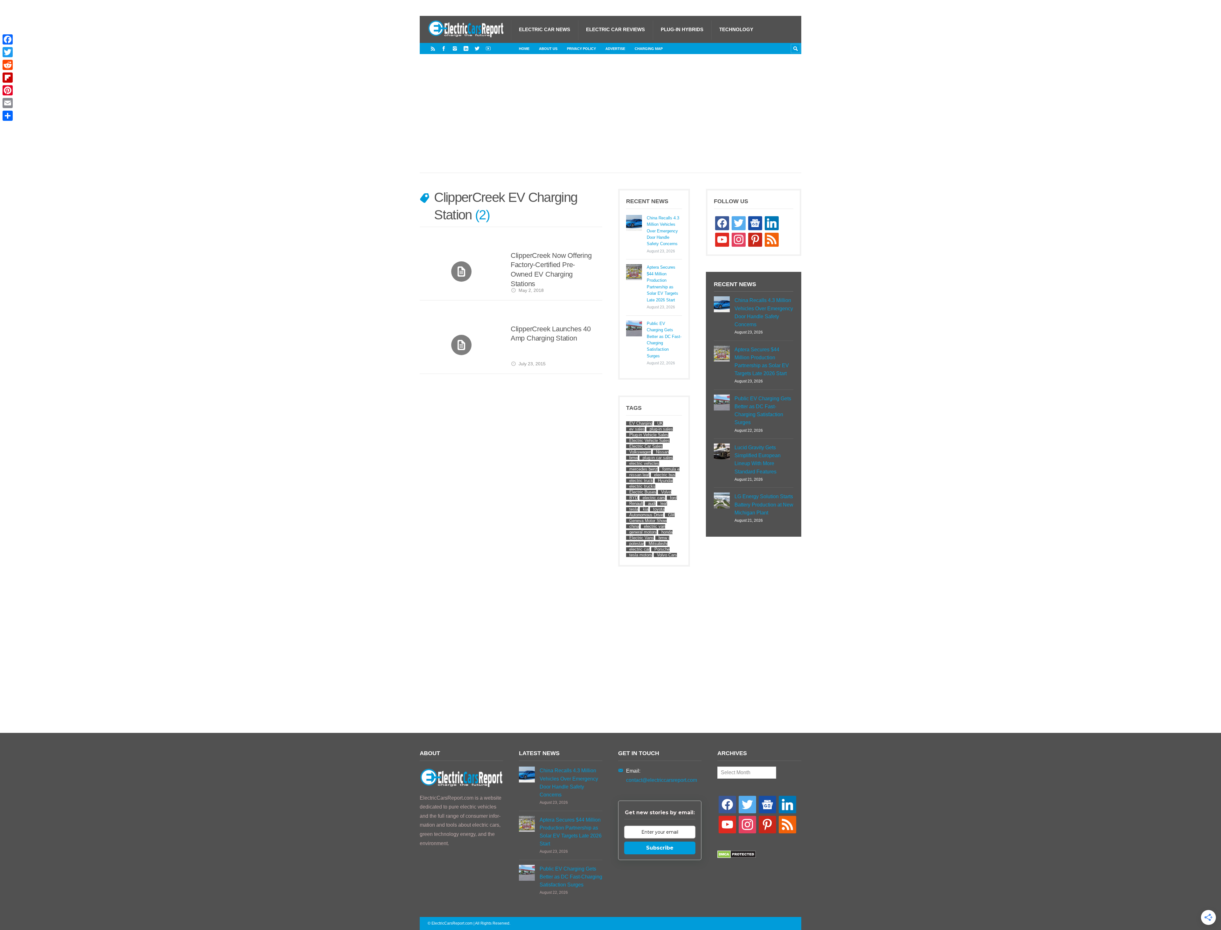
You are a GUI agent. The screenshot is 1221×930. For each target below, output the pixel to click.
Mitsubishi (658, 543)
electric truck (641, 481)
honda (667, 532)
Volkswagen (640, 452)
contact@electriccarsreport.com (661, 780)
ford (673, 498)
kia (645, 509)
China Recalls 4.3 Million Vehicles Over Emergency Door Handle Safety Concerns (663, 231)
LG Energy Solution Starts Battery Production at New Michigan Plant (764, 504)
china (634, 526)
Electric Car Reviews (615, 29)
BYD (633, 498)
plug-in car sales (658, 458)
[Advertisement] (610, 120)
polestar (636, 543)
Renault (636, 503)
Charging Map (649, 49)
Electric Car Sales (646, 446)
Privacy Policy (581, 49)
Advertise (615, 49)
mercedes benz (643, 469)
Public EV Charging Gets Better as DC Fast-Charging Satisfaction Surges (664, 339)
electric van (654, 526)
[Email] (7, 103)
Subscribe (659, 848)
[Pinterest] (7, 90)
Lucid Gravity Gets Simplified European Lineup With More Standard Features (758, 459)
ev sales (637, 429)
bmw (633, 458)
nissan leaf (639, 475)
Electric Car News (544, 29)
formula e (670, 469)
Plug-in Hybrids (682, 29)
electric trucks (642, 486)
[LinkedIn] (466, 48)
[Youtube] (488, 48)
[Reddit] (7, 65)
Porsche (662, 549)
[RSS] (433, 48)
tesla (633, 509)
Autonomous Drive (646, 515)
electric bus (664, 475)
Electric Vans (641, 538)
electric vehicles (644, 463)
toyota (659, 509)
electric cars (654, 498)
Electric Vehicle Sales (649, 440)
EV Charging (640, 423)
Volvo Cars (667, 555)
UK (660, 423)
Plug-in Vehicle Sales (648, 435)
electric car (639, 549)
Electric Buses (642, 492)
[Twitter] (477, 48)
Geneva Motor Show (648, 521)
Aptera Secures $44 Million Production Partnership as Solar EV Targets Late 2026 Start (662, 283)
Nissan (662, 452)
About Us (548, 49)
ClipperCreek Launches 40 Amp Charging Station (551, 333)
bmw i (664, 538)
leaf (663, 503)
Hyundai (665, 481)
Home (524, 49)
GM (671, 515)
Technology (736, 29)
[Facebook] (443, 48)
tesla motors (640, 555)
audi (652, 503)
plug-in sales (661, 429)
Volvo (666, 492)
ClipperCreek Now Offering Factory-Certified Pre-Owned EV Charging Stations (551, 269)
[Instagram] (454, 48)
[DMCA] (736, 856)
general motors (643, 532)
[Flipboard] (7, 77)
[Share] (7, 115)
